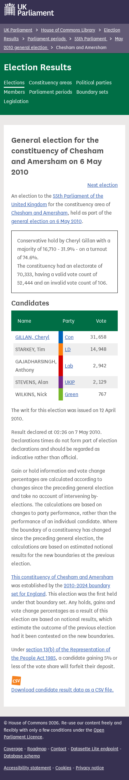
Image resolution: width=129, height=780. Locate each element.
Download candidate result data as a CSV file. (62, 690)
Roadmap (36, 749)
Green (71, 394)
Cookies (63, 768)
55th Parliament (91, 39)
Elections (14, 83)
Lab (69, 366)
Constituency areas (50, 83)
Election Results (37, 67)
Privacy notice (90, 768)
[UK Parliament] (29, 9)
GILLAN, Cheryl (32, 337)
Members (14, 92)
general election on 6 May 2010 (46, 221)
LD (68, 349)
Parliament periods (47, 39)
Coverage (13, 749)
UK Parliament (18, 30)
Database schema (22, 756)
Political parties (93, 83)
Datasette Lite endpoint (94, 749)
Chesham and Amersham (39, 213)
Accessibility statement (27, 768)
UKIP (70, 382)
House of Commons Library (68, 30)
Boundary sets (92, 92)
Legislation (16, 101)
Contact (58, 749)
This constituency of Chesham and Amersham (62, 577)
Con (69, 337)
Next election (102, 185)
